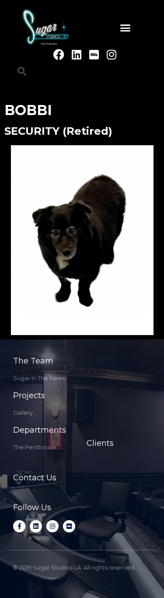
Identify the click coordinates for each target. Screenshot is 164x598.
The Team (33, 361)
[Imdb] (93, 54)
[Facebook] (58, 54)
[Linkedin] (76, 54)
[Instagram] (111, 54)
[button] (125, 28)
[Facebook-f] (19, 526)
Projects (29, 395)
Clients (100, 443)
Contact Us (34, 478)
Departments (39, 430)
